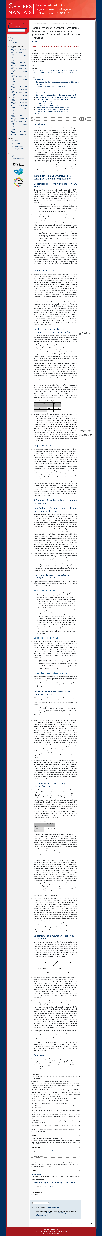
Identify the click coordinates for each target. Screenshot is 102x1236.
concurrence (43, 72)
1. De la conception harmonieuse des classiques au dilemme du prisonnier (52, 177)
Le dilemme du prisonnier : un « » (56, 91)
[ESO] (18, 182)
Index (38, 46)
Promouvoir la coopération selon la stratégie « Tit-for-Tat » (53, 99)
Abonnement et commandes (18, 150)
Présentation (14, 140)
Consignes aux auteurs (17, 148)
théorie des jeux (69, 72)
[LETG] (18, 171)
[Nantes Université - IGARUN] (18, 164)
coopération (34, 72)
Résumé (34, 46)
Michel (36, 42)
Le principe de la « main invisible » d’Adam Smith (50, 87)
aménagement (57, 70)
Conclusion (39, 114)
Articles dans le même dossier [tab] (40, 1203)
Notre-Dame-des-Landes (44, 70)
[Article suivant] (91, 1223)
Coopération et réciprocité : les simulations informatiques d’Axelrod (56, 97)
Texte (45, 46)
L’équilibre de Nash (41, 93)
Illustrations (63, 46)
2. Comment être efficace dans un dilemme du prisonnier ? (55, 95)
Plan (42, 46)
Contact (13, 155)
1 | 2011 (51, 1186)
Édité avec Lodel (47, 1233)
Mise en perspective (70, 23)
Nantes (75, 70)
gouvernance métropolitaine (55, 72)
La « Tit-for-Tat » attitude (44, 101)
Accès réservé (55, 1233)
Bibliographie (51, 46)
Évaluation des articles (17, 146)
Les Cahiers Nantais (36, 23)
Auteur (77, 46)
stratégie (64, 70)
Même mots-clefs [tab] (53, 1203)
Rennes (70, 70)
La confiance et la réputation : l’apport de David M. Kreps (52, 111)
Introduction (39, 80)
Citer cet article (71, 46)
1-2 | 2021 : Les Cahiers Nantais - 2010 (53, 23)
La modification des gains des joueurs (48, 105)
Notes (57, 46)
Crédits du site (15, 157)
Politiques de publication (18, 158)
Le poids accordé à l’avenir (45, 103)
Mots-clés (13, 40)
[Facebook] (79, 119)
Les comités (14, 142)
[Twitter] (81, 119)
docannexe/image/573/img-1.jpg (49, 1151)
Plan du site (37, 1231)
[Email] (85, 119)
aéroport (33, 70)
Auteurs (13, 39)
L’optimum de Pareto (42, 89)
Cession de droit (15, 145)
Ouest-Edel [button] (18, 26)
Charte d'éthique (15, 143)
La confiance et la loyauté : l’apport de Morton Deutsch (52, 109)
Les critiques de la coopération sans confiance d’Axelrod (52, 107)
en (11, 23)
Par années (14, 42)
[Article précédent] (88, 1223)
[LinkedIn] (83, 119)
